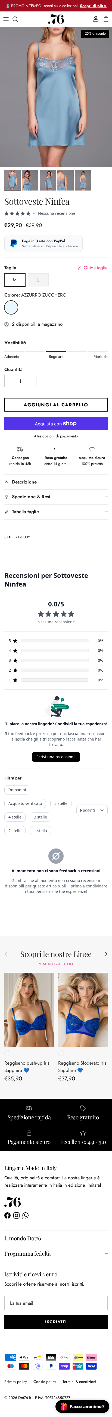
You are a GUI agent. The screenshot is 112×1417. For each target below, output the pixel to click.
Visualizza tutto (56, 963)
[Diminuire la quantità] (9, 381)
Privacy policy (15, 1381)
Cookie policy (44, 1381)
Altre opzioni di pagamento (56, 436)
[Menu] (6, 19)
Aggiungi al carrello (56, 404)
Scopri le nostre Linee (56, 954)
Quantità (13, 369)
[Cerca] (18, 19)
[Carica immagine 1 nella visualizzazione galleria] (56, 97)
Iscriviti (56, 1322)
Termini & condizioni (79, 1381)
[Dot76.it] (56, 19)
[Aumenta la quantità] (31, 381)
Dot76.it (24, 1397)
